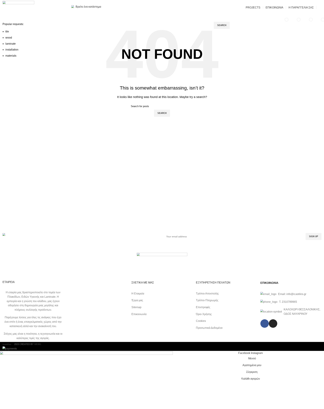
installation (11, 49)
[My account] (320, 7)
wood (8, 37)
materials (10, 55)
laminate (10, 43)
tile (7, 31)
